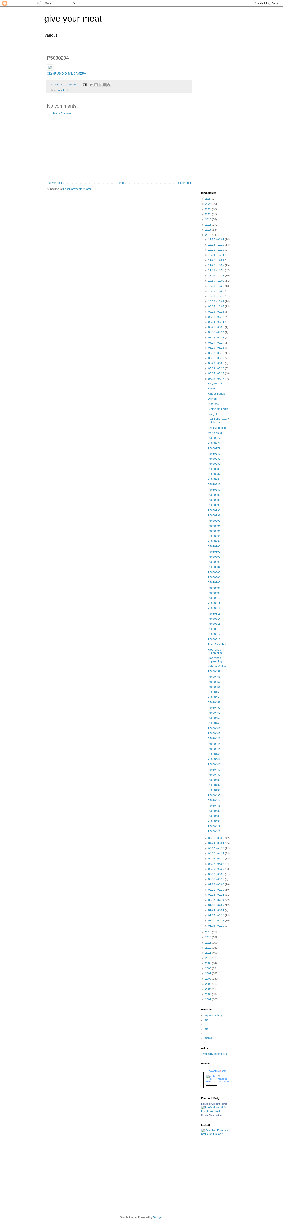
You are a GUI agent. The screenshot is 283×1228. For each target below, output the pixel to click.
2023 (208, 203)
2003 (208, 994)
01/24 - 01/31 (216, 910)
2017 (208, 229)
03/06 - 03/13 (216, 879)
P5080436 (214, 790)
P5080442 (214, 759)
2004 (208, 989)
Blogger (157, 1217)
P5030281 (214, 458)
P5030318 (214, 639)
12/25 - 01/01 (216, 239)
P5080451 (214, 712)
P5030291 (214, 510)
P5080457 (214, 681)
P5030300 (214, 546)
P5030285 (214, 479)
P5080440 (214, 769)
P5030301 (214, 551)
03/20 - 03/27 (216, 869)
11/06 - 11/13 (216, 275)
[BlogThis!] (96, 85)
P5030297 (214, 541)
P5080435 (214, 795)
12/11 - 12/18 (216, 249)
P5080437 (214, 785)
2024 (208, 198)
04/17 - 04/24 (216, 848)
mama (208, 1038)
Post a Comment (62, 113)
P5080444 (214, 748)
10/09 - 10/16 (216, 296)
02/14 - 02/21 (216, 894)
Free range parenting (215, 651)
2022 (208, 209)
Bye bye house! (217, 427)
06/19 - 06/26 (216, 347)
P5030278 (214, 443)
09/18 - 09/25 (216, 311)
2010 (208, 958)
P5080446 (214, 738)
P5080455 (214, 692)
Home (120, 182)
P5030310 (214, 598)
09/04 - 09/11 (216, 321)
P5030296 (214, 536)
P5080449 (214, 723)
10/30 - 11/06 (216, 280)
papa (208, 1033)
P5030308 (214, 587)
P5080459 (214, 671)
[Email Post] (84, 84)
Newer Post (55, 182)
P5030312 (214, 608)
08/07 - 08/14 (216, 332)
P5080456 (214, 686)
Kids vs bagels (216, 393)
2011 (208, 952)
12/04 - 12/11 (216, 254)
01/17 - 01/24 (216, 915)
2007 (208, 973)
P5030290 (214, 505)
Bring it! (212, 414)
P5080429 (214, 826)
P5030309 (214, 592)
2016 (208, 235)
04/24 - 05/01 (216, 843)
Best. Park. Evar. (217, 644)
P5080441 (214, 764)
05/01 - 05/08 (216, 838)
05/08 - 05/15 (216, 378)
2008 (208, 968)
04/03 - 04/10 (216, 858)
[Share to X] (100, 85)
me (206, 1020)
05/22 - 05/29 (216, 368)
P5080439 (214, 774)
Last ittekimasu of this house (218, 421)
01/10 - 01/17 (216, 920)
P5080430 (214, 821)
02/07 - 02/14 (216, 900)
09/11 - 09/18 (216, 316)
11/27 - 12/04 (216, 260)
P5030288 (214, 494)
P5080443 (214, 754)
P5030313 (214, 613)
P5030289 (214, 500)
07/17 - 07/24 (216, 342)
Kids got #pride (217, 666)
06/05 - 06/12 (216, 358)
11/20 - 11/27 (216, 265)
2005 (208, 983)
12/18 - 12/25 (216, 244)
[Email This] (92, 85)
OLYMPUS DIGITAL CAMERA (66, 73)
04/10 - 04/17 (216, 853)
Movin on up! (215, 432)
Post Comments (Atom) (77, 189)
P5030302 (214, 556)
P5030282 (214, 463)
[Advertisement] (119, 148)
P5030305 (214, 572)
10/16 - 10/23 (216, 291)
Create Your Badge (211, 1115)
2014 (208, 937)
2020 (208, 214)
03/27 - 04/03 (216, 863)
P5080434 (214, 800)
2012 (208, 947)
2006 (208, 978)
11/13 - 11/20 (216, 270)
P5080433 (214, 805)
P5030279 (214, 448)
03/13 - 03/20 (216, 874)
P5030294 (214, 525)
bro (206, 1029)
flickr (59, 90)
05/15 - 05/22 (216, 373)
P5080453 (214, 702)
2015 (208, 932)
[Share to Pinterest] (108, 85)
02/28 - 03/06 (216, 884)
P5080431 (214, 816)
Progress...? (215, 383)
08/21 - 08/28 (216, 327)
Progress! (213, 404)
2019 (208, 219)
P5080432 (214, 810)
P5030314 (214, 618)
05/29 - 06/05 (216, 363)
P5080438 (214, 780)
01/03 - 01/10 (216, 925)
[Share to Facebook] (104, 85)
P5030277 (214, 438)
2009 (208, 963)
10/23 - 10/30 (216, 286)
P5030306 (214, 577)
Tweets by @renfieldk (214, 1053)
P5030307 (214, 582)
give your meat (73, 18)
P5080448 (214, 728)
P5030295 (214, 530)
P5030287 (214, 489)
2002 (208, 999)
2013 (208, 942)
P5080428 (214, 831)
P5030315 (214, 623)
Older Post (184, 182)
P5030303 (214, 562)
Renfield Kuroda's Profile (214, 1103)
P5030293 (214, 520)
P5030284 (214, 474)
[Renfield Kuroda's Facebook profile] (216, 1111)
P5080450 (214, 718)
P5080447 (214, 733)
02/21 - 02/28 (216, 889)
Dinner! (212, 398)
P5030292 (214, 515)
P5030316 (214, 629)
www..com (217, 1071)
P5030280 (214, 453)
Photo (211, 388)
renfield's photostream (223, 1081)
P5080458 (214, 676)
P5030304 (214, 567)
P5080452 (214, 707)
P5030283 (214, 469)
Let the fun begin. (218, 409)
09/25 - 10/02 (216, 306)
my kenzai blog (214, 1015)
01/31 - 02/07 (216, 905)
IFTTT (66, 90)
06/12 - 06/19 (216, 353)
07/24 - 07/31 (216, 337)
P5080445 (214, 743)
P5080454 (214, 697)
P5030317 (214, 634)
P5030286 (214, 484)
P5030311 (214, 603)
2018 (208, 224)
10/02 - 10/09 (216, 301)
